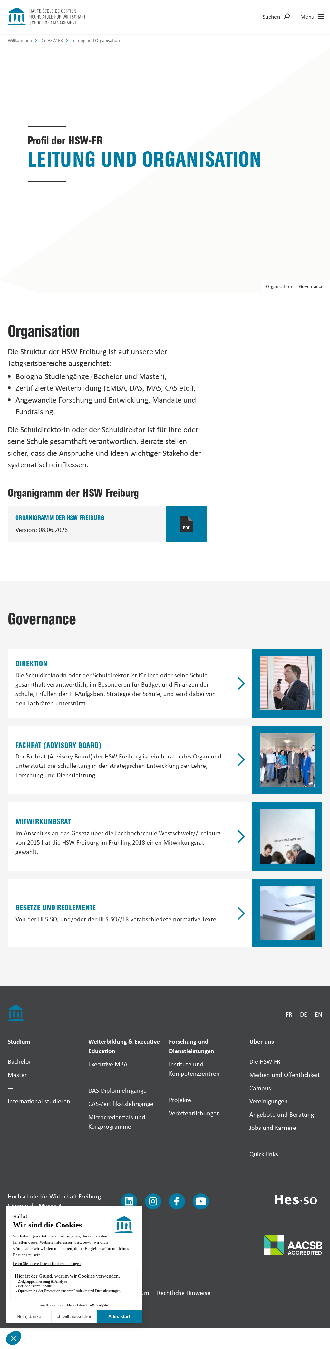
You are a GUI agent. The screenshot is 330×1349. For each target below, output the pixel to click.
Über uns (261, 1041)
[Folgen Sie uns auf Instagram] (153, 1201)
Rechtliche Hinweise (183, 1292)
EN (318, 1014)
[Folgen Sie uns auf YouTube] (201, 1201)
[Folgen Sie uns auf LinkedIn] (129, 1201)
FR (289, 1014)
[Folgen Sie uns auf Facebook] (177, 1201)
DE (303, 1014)
